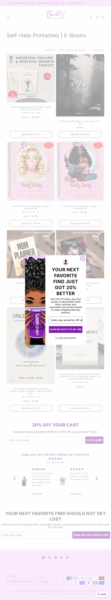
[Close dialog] (82, 258)
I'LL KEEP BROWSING (65, 338)
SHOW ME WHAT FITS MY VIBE (66, 329)
